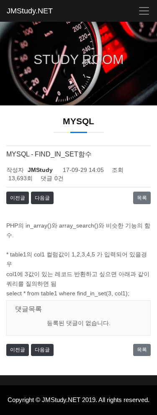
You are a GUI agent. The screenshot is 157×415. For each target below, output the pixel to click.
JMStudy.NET (30, 11)
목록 (142, 198)
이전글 (17, 198)
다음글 (42, 198)
